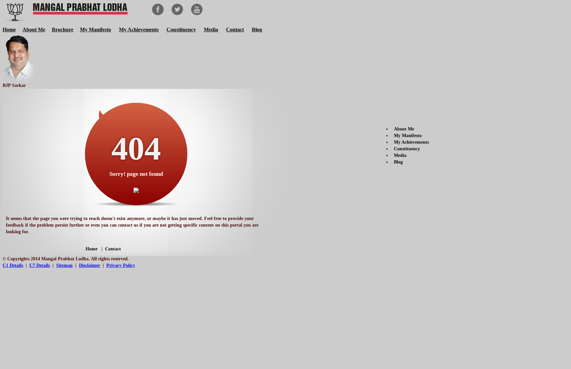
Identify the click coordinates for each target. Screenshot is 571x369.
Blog (257, 29)
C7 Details (39, 265)
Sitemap (64, 265)
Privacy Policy (120, 265)
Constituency (181, 29)
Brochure (62, 29)
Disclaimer (89, 265)
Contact (235, 29)
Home (9, 29)
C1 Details (13, 265)
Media (211, 29)
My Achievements (139, 29)
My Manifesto (95, 29)
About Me (33, 29)
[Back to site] (136, 191)
